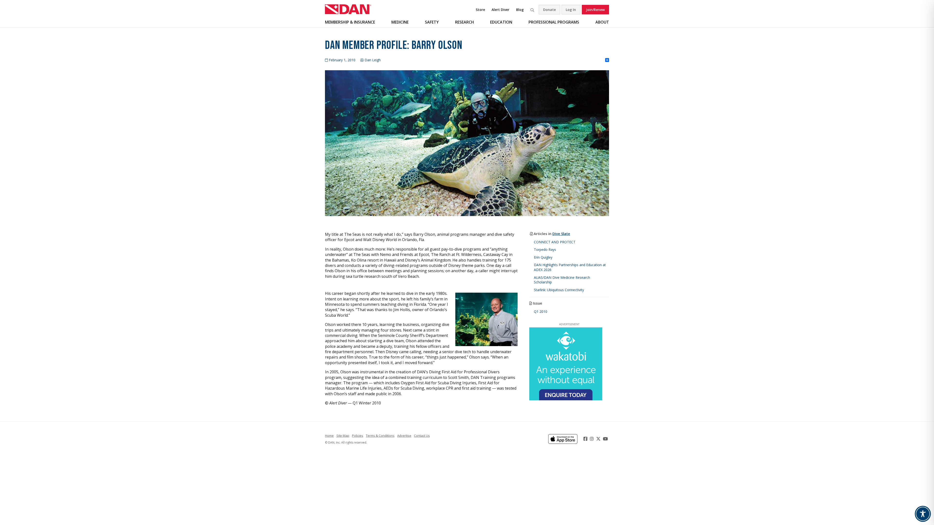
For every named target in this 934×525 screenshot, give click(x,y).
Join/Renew (595, 9)
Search (532, 9)
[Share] (607, 60)
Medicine (400, 22)
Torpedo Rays (545, 249)
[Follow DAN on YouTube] (606, 439)
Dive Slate (561, 233)
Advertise (404, 435)
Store (480, 9)
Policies (357, 435)
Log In (571, 9)
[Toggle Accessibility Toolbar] (922, 513)
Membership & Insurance (350, 22)
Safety (432, 22)
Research (464, 22)
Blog (520, 9)
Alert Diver (500, 9)
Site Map (342, 435)
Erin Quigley (543, 257)
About (602, 22)
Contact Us (422, 435)
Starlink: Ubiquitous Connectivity (559, 290)
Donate (549, 9)
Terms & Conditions (380, 435)
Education (501, 22)
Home (329, 435)
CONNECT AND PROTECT (554, 242)
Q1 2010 (540, 311)
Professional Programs (554, 22)
